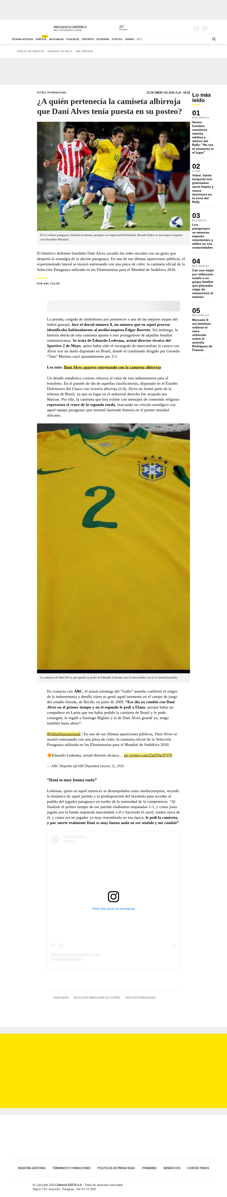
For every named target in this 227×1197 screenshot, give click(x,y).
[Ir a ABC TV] (170, 39)
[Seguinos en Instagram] (187, 27)
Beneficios (172, 1168)
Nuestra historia (31, 1168)
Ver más (204, 134)
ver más (121, 28)
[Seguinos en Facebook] (167, 27)
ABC (22, 27)
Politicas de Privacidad (116, 1168)
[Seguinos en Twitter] (173, 27)
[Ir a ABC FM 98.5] (200, 39)
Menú (212, 28)
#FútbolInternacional (63, 734)
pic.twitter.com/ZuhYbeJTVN (148, 755)
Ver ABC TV (76, 27)
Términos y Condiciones (71, 1168)
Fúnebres (149, 1168)
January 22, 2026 (112, 766)
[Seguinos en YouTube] (180, 27)
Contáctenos (198, 1168)
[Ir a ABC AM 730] (183, 39)
